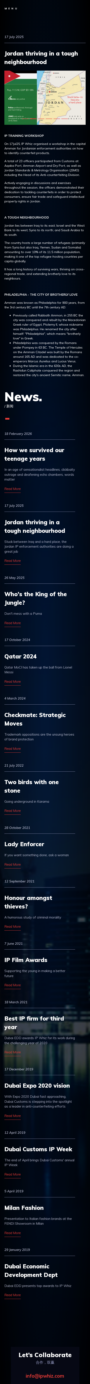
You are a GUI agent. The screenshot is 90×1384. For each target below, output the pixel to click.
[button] (10, 98)
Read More (12, 489)
